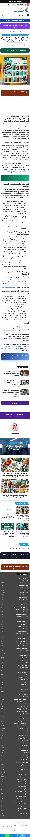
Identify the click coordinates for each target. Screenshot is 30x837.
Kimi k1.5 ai (24, 679)
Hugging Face (23, 677)
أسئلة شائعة (22, 784)
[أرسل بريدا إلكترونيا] (17, 45)
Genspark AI (23, 670)
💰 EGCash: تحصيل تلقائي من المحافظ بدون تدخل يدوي (15, 26)
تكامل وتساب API (21, 796)
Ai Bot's (25, 662)
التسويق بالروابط (24, 590)
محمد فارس (21, 45)
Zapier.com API (21, 779)
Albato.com (22, 774)
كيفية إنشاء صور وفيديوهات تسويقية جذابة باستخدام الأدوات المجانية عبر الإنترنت (22, 517)
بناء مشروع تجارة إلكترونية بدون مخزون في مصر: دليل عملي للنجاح (15, 447)
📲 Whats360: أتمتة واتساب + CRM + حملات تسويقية (15, 50)
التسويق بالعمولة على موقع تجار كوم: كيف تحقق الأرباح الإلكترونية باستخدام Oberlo (8, 516)
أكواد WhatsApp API (20, 791)
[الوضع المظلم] (22, 15)
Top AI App (24, 684)
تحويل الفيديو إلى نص (22, 711)
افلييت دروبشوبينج (24, 34)
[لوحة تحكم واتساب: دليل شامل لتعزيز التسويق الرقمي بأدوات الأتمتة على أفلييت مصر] (7, 526)
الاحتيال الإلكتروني (24, 587)
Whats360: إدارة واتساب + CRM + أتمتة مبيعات (16, 177)
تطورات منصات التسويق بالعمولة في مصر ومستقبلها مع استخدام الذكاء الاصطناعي (10, 373)
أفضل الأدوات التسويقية (22, 578)
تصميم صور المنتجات (20, 723)
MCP (25, 682)
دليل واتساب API (21, 810)
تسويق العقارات (24, 745)
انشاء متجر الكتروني (23, 728)
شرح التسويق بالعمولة (21, 648)
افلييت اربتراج (25, 580)
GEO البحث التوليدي (22, 672)
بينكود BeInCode (22, 704)
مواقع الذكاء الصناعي (22, 726)
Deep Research (23, 667)
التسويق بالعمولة (24, 592)
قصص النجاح (23, 650)
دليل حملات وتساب (21, 808)
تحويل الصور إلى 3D (22, 709)
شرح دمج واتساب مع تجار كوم (10, 287)
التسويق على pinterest (21, 619)
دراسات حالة (22, 803)
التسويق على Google (22, 611)
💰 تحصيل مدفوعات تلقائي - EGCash (15, 20)
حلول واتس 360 (21, 798)
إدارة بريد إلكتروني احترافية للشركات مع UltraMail (15, 555)
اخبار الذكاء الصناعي (22, 692)
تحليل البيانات (25, 742)
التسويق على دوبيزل (22, 645)
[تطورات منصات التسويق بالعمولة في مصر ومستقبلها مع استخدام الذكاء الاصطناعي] (24, 373)
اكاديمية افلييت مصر (23, 585)
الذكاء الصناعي (14, 34)
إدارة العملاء (23, 794)
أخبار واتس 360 (22, 781)
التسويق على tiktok (22, 631)
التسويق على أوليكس (22, 643)
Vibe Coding (23, 689)
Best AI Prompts (22, 665)
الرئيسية (18, 31)
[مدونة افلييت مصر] (21, 9)
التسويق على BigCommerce (20, 607)
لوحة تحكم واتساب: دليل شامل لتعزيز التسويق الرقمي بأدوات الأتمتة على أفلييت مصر (8, 534)
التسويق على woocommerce (20, 638)
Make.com (24, 769)
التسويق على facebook (21, 609)
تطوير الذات (25, 747)
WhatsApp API (23, 813)
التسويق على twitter (22, 636)
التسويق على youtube (21, 641)
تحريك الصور (24, 706)
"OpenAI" (24, 658)
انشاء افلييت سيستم (22, 733)
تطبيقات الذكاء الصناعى (21, 716)
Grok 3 (25, 675)
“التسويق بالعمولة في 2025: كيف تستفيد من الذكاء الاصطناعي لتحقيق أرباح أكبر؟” (10, 392)
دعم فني (23, 806)
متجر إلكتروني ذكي (22, 738)
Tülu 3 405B (24, 687)
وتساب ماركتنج (12, 31)
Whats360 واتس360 (22, 772)
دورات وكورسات (24, 750)
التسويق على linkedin (22, 616)
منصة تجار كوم (12, 277)
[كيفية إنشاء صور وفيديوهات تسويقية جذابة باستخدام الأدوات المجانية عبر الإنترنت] (22, 510)
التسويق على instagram (21, 614)
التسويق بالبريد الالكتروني (21, 602)
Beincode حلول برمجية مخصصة (15, 403)
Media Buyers (23, 595)
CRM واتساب (23, 767)
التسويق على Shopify (22, 621)
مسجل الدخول (18, 548)
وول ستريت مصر (24, 815)
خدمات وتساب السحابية (19, 801)
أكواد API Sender (21, 789)
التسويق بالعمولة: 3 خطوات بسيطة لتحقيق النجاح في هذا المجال (22, 533)
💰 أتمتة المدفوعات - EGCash (15, 1)
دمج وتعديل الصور (22, 721)
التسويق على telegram (21, 628)
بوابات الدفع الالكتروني (22, 735)
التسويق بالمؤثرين (22, 604)
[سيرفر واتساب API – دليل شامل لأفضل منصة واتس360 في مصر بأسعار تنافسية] (24, 382)
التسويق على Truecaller (21, 633)
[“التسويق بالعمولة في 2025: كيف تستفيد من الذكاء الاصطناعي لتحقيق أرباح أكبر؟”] (24, 392)
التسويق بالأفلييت (23, 599)
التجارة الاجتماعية (23, 694)
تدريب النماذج (23, 713)
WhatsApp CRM (9, 346)
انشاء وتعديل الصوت (22, 701)
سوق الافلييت (25, 755)
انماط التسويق (24, 740)
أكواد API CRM (22, 786)
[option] (15, 446)
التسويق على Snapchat (21, 624)
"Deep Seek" (23, 655)
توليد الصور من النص (22, 718)
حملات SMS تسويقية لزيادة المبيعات (15, 415)
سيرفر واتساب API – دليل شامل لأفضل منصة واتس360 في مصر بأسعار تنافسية (11, 382)
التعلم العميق (24, 696)
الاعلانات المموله (23, 597)
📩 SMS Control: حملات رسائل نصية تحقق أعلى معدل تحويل (15, 566)
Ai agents (24, 660)
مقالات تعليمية (24, 759)
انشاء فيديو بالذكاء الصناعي (20, 699)
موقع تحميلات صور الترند (22, 762)
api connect (22, 777)
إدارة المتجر (24, 730)
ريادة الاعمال (25, 752)
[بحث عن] (2, 15)
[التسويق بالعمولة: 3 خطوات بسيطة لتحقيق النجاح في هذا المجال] (22, 526)
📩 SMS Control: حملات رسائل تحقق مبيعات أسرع (15, 93)
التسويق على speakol (22, 626)
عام (27, 757)
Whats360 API (18, 346)
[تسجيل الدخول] (19, 15)
